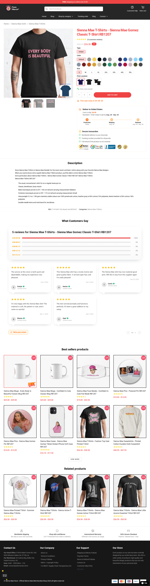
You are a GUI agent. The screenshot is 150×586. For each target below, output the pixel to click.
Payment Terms (82, 556)
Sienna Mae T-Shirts (37, 24)
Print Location (82, 76)
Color (79, 55)
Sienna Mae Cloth (18, 24)
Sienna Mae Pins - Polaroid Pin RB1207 (129, 391)
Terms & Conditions (48, 556)
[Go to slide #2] (38, 103)
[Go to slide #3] (50, 103)
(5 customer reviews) (94, 39)
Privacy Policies (46, 559)
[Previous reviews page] (128, 333)
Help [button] (145, 583)
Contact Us (81, 563)
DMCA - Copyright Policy (49, 563)
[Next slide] (69, 63)
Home (6, 24)
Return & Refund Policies (86, 559)
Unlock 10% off (5, 575)
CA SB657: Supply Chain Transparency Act (56, 566)
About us (44, 553)
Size (78, 69)
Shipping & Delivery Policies (87, 553)
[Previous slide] (7, 63)
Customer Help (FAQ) (84, 566)
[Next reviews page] (139, 333)
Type (79, 48)
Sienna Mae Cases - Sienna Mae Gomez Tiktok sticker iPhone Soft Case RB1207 (56, 444)
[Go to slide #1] (26, 103)
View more (75, 459)
